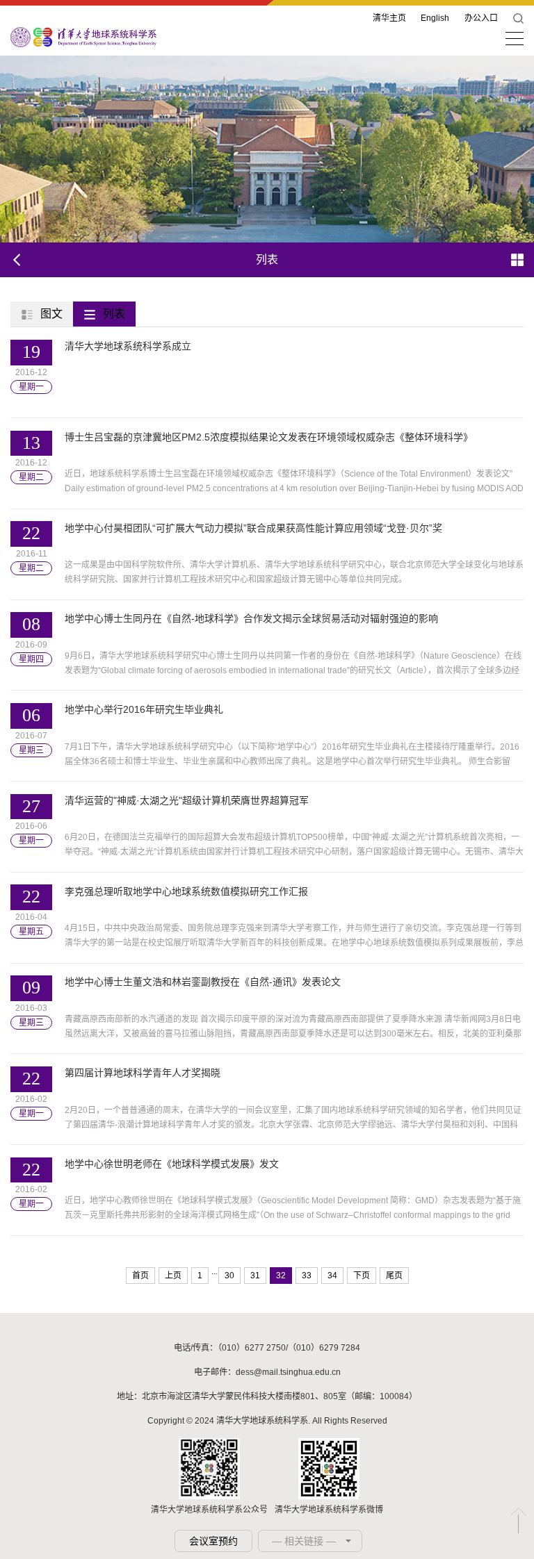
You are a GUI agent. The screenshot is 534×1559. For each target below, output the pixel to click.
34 (332, 1275)
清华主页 (389, 18)
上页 (173, 1275)
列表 (114, 314)
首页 (140, 1275)
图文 (51, 314)
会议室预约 (213, 1540)
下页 (361, 1275)
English (435, 18)
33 (307, 1275)
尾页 (394, 1275)
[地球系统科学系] (83, 36)
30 (229, 1275)
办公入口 (481, 18)
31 (255, 1275)
